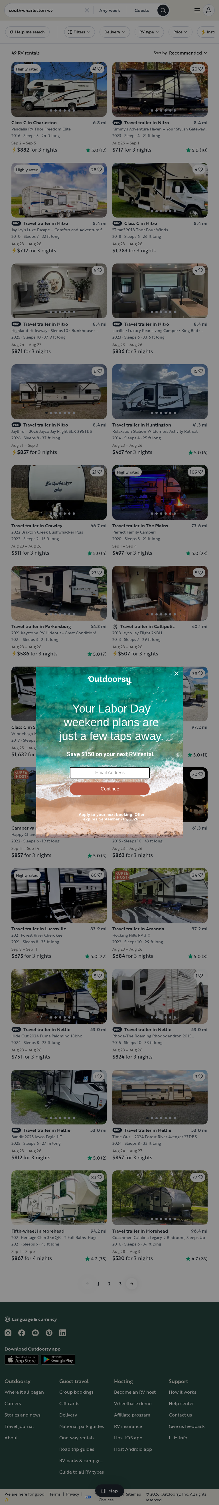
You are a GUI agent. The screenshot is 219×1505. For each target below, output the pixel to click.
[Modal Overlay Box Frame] (109, 752)
